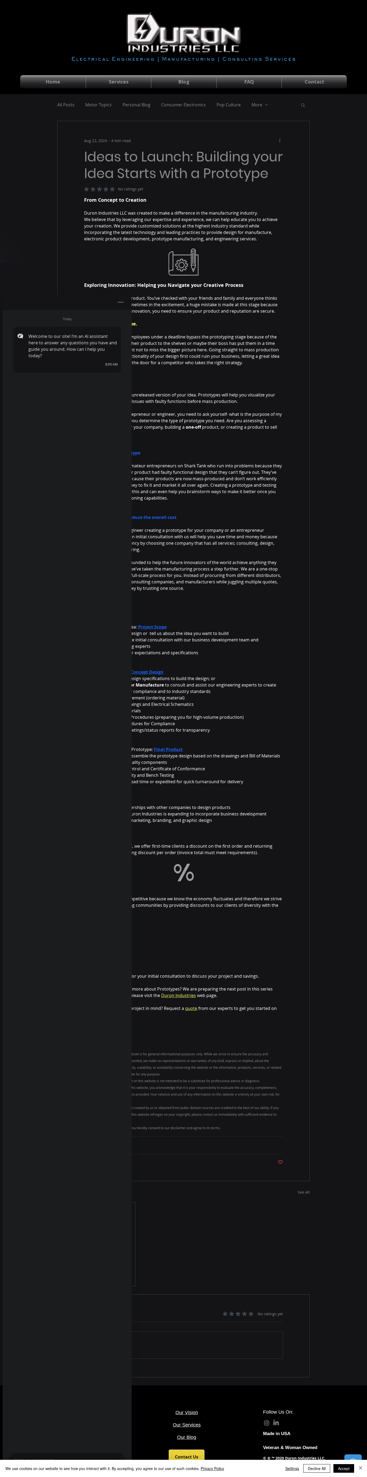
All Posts (65, 105)
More (256, 105)
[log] (67, 880)
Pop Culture (229, 105)
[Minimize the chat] (120, 302)
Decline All (317, 1468)
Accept (344, 1468)
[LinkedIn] (276, 1423)
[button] (302, 105)
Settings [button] (292, 1468)
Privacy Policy (212, 1468)
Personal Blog (136, 105)
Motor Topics (98, 105)
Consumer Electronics (183, 105)
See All (304, 1192)
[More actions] (279, 140)
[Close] (360, 1468)
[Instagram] (266, 1423)
